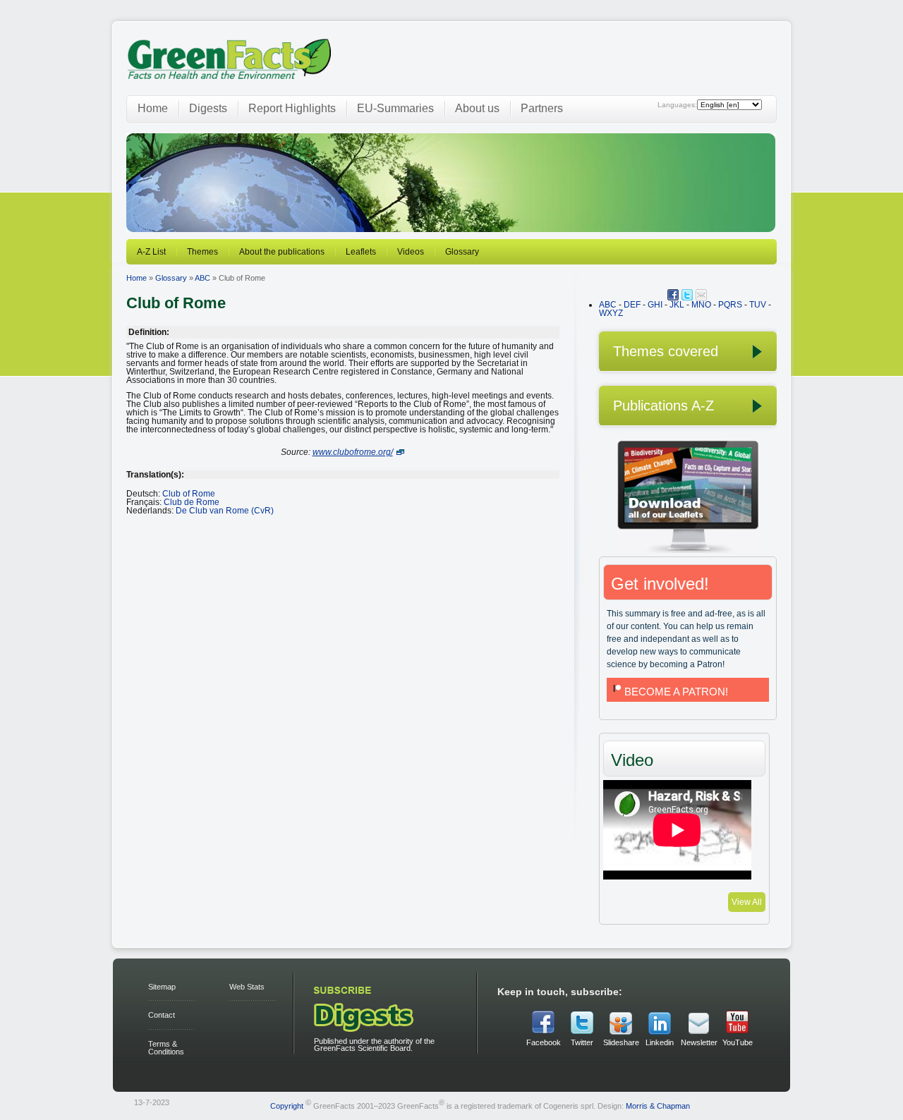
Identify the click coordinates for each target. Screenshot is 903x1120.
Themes (202, 252)
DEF (632, 305)
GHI (655, 305)
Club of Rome (188, 494)
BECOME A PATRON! (676, 692)
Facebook (543, 1042)
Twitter (582, 1042)
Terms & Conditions (166, 1048)
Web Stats (247, 986)
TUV (757, 305)
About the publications (282, 252)
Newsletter (698, 1042)
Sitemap (162, 986)
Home (153, 108)
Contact (161, 1015)
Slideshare (620, 1042)
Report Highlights (292, 108)
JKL (676, 305)
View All (747, 902)
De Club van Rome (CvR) (225, 511)
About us (477, 108)
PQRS (730, 305)
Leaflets (361, 252)
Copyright (286, 1105)
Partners (542, 108)
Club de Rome (191, 502)
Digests (208, 108)
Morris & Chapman (658, 1105)
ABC (202, 278)
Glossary (462, 252)
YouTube (737, 1042)
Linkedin (660, 1042)
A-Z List (151, 252)
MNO (701, 305)
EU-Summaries (395, 108)
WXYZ (611, 313)
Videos (410, 252)
